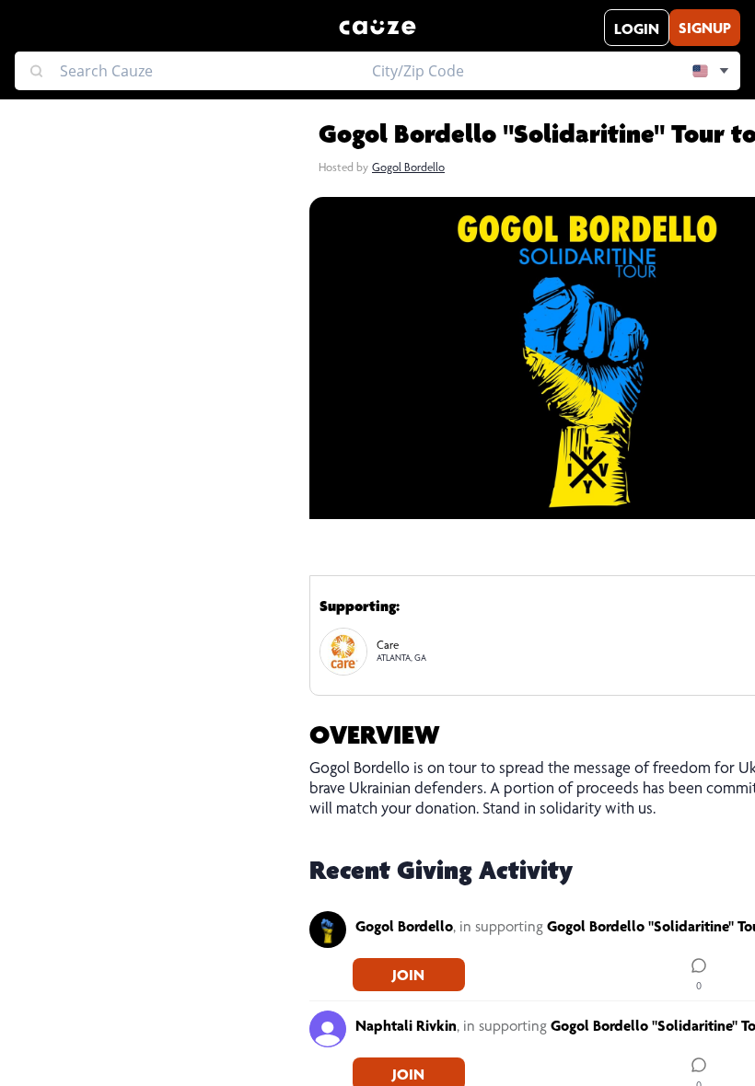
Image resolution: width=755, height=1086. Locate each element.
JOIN (408, 977)
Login (636, 31)
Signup (705, 30)
